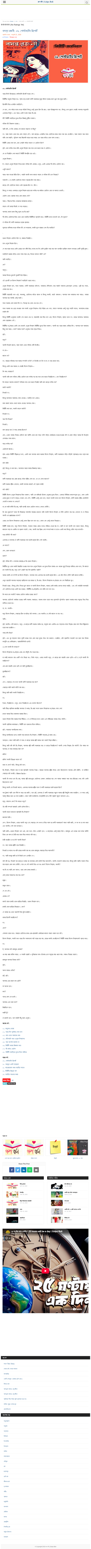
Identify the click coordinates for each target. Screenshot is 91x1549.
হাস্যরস (6, 1537)
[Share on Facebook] (12, 1170)
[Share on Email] (36, 1170)
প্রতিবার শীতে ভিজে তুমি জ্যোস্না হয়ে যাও (15, 1399)
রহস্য (5, 1517)
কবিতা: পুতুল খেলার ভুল (10, 1404)
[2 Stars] (3, 24)
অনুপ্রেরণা (6, 1421)
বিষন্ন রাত (6, 1384)
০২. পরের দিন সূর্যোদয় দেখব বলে (12, 1032)
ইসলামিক (6, 1441)
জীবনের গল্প (7, 1481)
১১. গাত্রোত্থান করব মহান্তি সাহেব (13, 1067)
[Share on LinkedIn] (24, 1170)
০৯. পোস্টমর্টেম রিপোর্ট (9, 1061)
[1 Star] (2, 24)
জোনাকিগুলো (7, 1409)
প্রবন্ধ (5, 1496)
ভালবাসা (6, 1506)
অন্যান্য (6, 1431)
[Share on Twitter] (18, 1170)
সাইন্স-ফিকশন (7, 1532)
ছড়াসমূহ (6, 1471)
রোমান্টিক (6, 1522)
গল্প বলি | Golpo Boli (51, 1546)
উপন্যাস (6, 1446)
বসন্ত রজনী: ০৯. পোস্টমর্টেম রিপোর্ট (20, 31)
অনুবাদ (5, 1426)
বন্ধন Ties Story (9, 1364)
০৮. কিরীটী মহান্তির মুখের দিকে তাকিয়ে (15, 1052)
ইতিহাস (6, 1436)
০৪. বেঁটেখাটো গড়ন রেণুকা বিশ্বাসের (14, 1039)
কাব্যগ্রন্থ (7, 1456)
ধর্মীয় (5, 1491)
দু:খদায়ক (6, 1486)
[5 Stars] (9, 24)
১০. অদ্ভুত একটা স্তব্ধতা (11, 1064)
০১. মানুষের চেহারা (8, 1028)
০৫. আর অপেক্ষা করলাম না (11, 1042)
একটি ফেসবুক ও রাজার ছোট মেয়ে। (13, 1379)
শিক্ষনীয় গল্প (7, 1527)
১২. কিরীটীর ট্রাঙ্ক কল (10, 1071)
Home (11, 21)
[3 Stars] (5, 24)
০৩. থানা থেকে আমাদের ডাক (11, 1035)
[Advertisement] (45, 11)
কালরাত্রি (6, 1374)
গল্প (16, 21)
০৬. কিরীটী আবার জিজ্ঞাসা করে (12, 1045)
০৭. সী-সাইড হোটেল (9, 1049)
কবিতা (5, 1451)
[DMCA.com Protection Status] (9, 1086)
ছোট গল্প (6, 1476)
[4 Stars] (7, 24)
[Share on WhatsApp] (30, 1170)
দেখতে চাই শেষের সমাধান (10, 1369)
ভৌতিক (6, 1512)
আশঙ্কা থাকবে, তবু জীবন (10, 1389)
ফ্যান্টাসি (6, 1501)
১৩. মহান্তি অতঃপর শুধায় (10, 1074)
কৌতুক (5, 1461)
